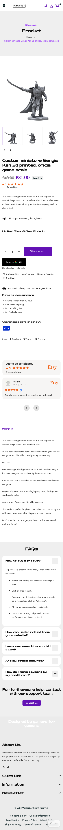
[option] (31, 94)
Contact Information (40, 815)
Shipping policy (18, 815)
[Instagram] (3, 767)
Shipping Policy (13, 824)
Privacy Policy (29, 820)
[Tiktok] (8, 767)
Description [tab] (7, 428)
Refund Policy (47, 820)
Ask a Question (47, 274)
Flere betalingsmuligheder (14, 268)
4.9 (4, 184)
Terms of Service (32, 824)
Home (29, 36)
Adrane (16, 381)
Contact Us (31, 703)
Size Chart (10, 278)
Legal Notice (12, 820)
